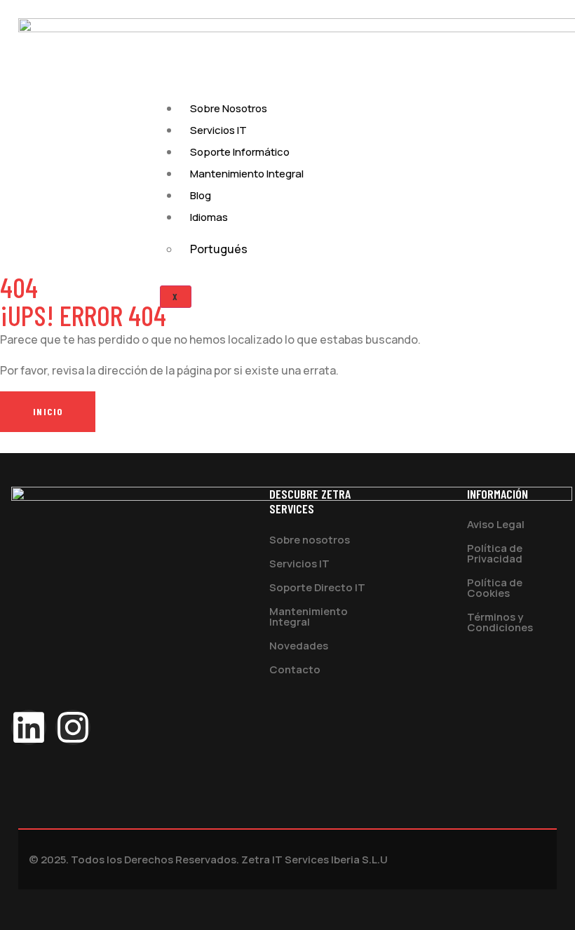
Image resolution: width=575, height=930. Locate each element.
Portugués (219, 249)
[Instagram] (72, 727)
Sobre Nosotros (228, 108)
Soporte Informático (240, 151)
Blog (200, 195)
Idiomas (209, 217)
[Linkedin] (28, 727)
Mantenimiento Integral (247, 173)
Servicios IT (218, 130)
